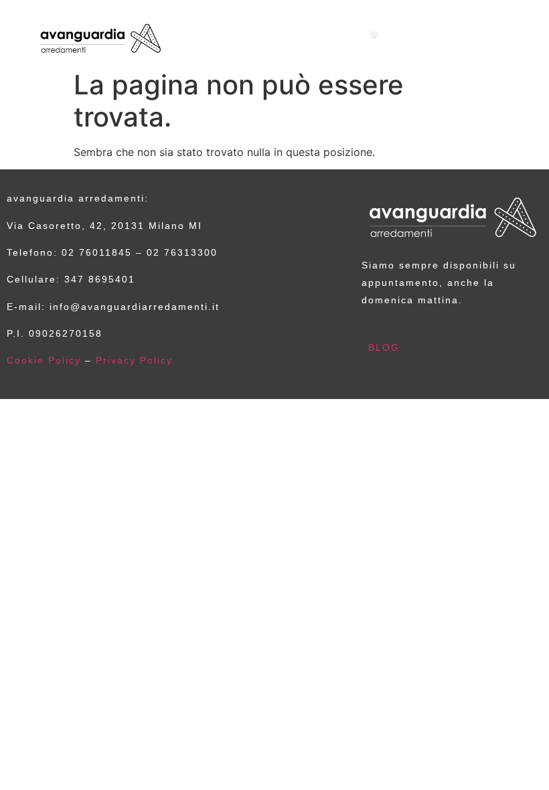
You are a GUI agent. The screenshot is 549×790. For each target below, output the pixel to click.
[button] (374, 35)
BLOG (384, 347)
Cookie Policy (44, 360)
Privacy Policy (134, 360)
